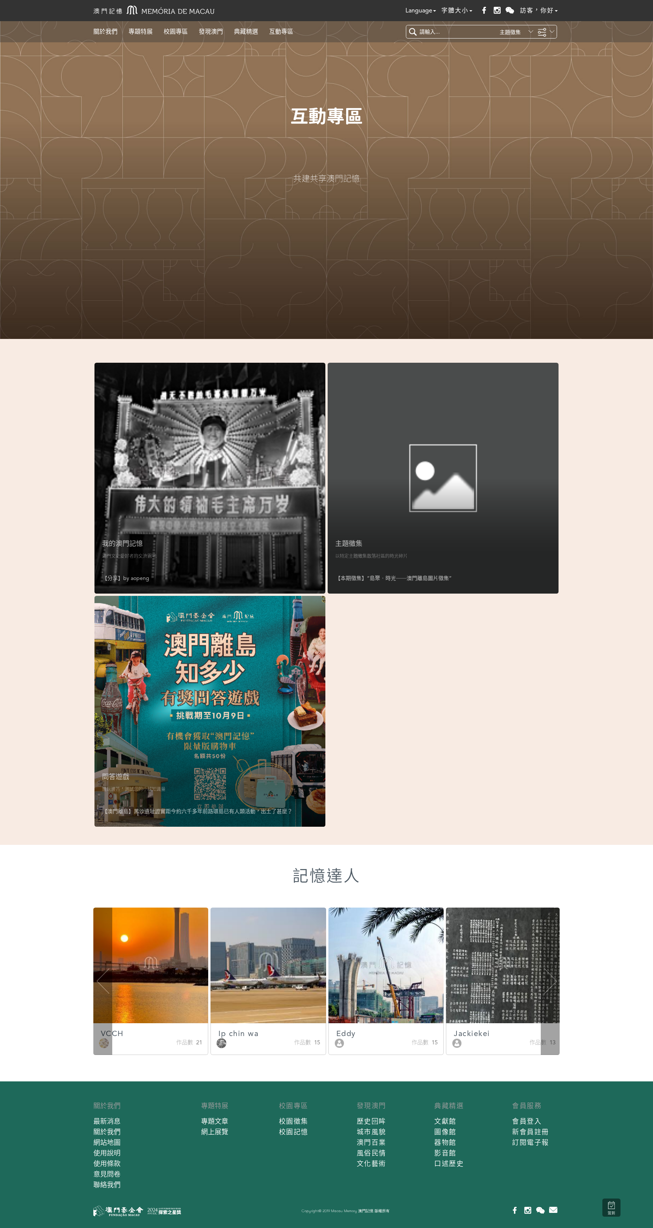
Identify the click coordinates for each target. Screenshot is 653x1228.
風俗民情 (371, 1153)
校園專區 (176, 31)
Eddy (346, 1033)
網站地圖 (107, 1142)
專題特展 (140, 31)
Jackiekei (472, 1033)
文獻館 (445, 1121)
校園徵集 (293, 1121)
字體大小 (455, 10)
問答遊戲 (115, 777)
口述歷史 (449, 1164)
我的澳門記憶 (122, 543)
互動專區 (281, 31)
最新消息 (107, 1121)
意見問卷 (107, 1174)
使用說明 (107, 1153)
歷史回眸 (371, 1121)
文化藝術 (371, 1164)
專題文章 (214, 1121)
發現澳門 (211, 31)
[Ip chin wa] (221, 1042)
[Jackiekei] (457, 1042)
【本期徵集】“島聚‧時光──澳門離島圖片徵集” (393, 578)
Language (418, 10)
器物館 (445, 1142)
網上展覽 (214, 1132)
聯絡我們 (107, 1185)
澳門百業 (371, 1142)
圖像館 (445, 1132)
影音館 (445, 1153)
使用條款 (107, 1164)
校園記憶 (293, 1132)
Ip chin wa (238, 1033)
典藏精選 (246, 31)
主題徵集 (348, 543)
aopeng (140, 578)
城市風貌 (371, 1132)
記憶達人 (326, 876)
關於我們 (105, 31)
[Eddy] (339, 1042)
